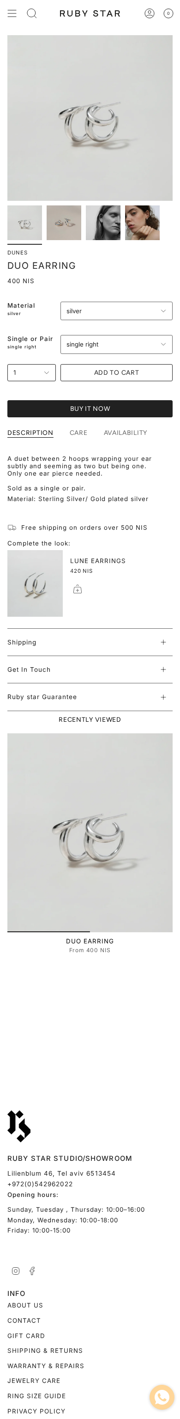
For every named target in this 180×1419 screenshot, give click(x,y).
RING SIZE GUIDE (36, 1396)
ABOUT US (25, 1305)
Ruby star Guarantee (42, 696)
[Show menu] (12, 13)
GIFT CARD (26, 1335)
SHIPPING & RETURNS (45, 1350)
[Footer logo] (18, 1126)
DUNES (17, 252)
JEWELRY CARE (33, 1380)
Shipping (21, 642)
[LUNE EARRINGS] (35, 583)
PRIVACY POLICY (36, 1411)
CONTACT (24, 1320)
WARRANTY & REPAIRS (45, 1365)
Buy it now (90, 409)
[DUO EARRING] (90, 832)
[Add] (77, 589)
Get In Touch (29, 669)
